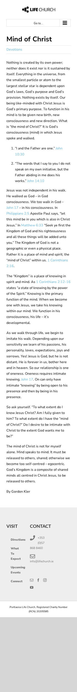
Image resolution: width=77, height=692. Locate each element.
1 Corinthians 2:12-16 (53, 282)
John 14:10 (35, 181)
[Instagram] (45, 580)
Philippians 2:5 (17, 213)
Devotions (14, 49)
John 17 (12, 207)
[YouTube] (31, 587)
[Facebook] (38, 580)
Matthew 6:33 (32, 225)
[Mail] (31, 580)
